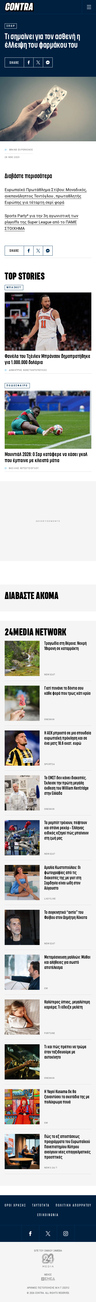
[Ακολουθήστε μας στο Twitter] (48, 1233)
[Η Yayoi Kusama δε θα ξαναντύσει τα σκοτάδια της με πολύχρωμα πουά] (22, 1106)
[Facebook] (29, 62)
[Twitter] (38, 62)
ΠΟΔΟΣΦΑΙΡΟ (17, 385)
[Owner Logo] (48, 1260)
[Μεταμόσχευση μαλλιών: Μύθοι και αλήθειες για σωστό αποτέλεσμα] (22, 972)
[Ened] (48, 1278)
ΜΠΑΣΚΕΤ (14, 287)
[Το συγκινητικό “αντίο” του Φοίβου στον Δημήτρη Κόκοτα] (22, 927)
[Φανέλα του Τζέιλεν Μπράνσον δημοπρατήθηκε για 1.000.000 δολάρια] (48, 321)
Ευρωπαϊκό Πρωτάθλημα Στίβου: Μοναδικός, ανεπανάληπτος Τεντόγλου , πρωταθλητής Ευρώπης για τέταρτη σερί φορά (46, 196)
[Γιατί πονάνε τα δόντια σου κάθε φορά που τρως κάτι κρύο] (22, 703)
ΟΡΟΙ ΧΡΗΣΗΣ (15, 1205)
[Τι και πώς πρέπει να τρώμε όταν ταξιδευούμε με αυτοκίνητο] (22, 1061)
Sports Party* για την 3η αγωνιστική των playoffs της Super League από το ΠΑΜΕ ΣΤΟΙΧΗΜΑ (41, 222)
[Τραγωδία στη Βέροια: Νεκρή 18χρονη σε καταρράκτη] (22, 658)
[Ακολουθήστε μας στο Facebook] (30, 1233)
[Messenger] (48, 62)
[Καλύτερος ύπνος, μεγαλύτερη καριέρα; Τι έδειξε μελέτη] (22, 1017)
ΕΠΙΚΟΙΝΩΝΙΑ (47, 1215)
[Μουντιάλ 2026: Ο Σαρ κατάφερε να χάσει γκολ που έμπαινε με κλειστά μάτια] (48, 420)
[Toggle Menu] (89, 7)
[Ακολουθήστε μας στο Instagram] (65, 1233)
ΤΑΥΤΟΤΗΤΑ (41, 1205)
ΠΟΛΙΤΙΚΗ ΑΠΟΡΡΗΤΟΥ (73, 1205)
